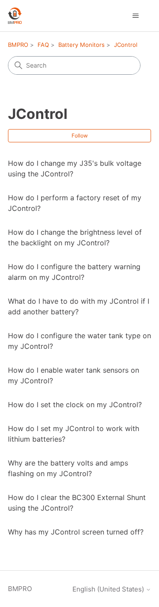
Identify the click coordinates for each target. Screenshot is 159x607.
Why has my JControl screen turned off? (76, 531)
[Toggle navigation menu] (135, 16)
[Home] (15, 16)
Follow (80, 135)
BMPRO (18, 44)
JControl (125, 44)
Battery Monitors (81, 44)
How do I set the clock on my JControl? (75, 404)
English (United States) (109, 589)
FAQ (43, 44)
